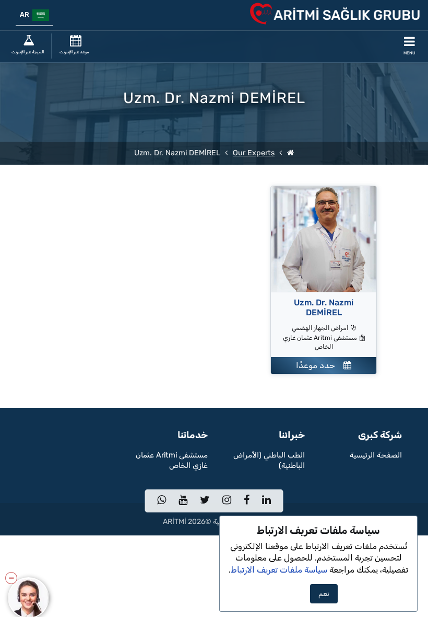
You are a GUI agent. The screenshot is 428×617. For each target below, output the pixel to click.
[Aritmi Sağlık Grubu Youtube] (183, 500)
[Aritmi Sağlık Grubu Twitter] (205, 500)
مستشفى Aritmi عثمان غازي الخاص (172, 460)
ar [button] (26, 14)
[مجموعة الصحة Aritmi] (290, 152)
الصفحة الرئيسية (376, 455)
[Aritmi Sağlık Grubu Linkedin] (266, 500)
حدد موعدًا (319, 365)
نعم (323, 593)
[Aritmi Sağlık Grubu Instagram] (226, 500)
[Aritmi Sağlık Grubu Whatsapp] (161, 500)
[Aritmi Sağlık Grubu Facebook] (247, 500)
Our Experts (254, 152)
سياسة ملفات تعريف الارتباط (279, 570)
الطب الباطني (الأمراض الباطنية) (269, 460)
